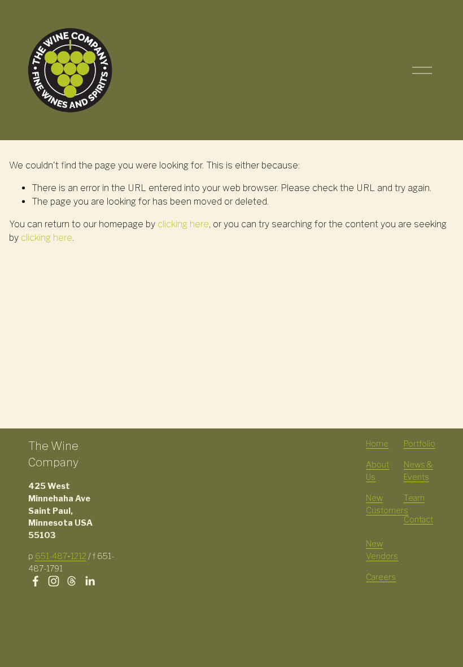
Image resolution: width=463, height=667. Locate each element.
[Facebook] (35, 581)
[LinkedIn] (89, 581)
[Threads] (71, 581)
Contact (418, 519)
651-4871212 (60, 556)
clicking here (183, 224)
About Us (377, 471)
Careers (381, 577)
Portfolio (419, 444)
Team (414, 498)
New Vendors (382, 550)
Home (377, 444)
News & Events (418, 471)
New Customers (387, 504)
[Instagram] (53, 581)
